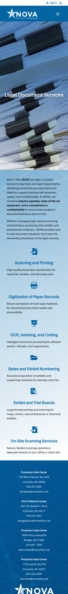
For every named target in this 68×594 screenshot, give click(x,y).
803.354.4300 (34, 574)
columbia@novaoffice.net (34, 578)
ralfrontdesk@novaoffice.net (34, 549)
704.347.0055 (34, 486)
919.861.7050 (34, 545)
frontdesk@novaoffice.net (34, 491)
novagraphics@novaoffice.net (34, 520)
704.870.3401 (34, 515)
